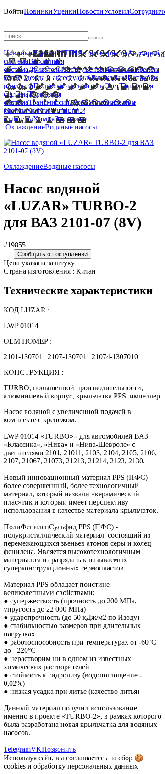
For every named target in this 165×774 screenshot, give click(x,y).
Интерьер (119, 69)
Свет (111, 86)
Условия (116, 11)
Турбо (78, 102)
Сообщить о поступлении (52, 254)
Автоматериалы (102, 53)
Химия (44, 119)
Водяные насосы (71, 127)
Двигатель (44, 69)
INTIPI (66, 53)
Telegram (17, 749)
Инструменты (82, 69)
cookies (15, 766)
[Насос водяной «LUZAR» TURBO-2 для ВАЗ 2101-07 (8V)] (82, 151)
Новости (90, 11)
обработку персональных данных (85, 766)
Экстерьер (71, 119)
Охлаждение (107, 77)
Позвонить (59, 749)
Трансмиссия (48, 102)
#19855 (15, 245)
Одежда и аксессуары (54, 77)
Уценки (65, 11)
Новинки (38, 11)
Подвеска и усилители (68, 86)
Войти (14, 11)
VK (36, 749)
